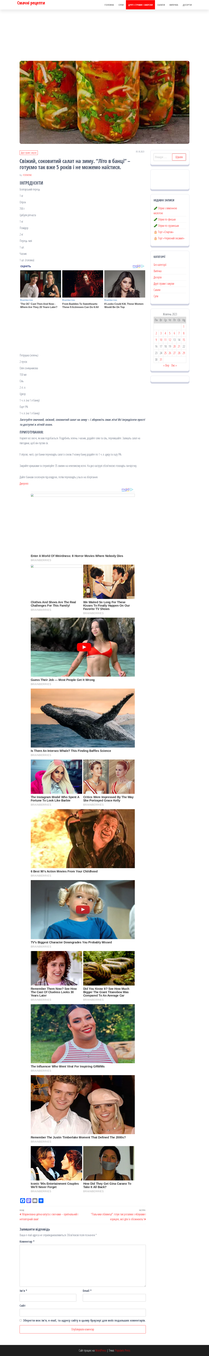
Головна (109, 4)
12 (170, 340)
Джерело (24, 483)
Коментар (27, 1241)
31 (161, 359)
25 (165, 353)
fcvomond (27, 175)
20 (174, 346)
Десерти (187, 4)
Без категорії (160, 265)
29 (184, 353)
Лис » (174, 365)
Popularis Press (122, 1350)
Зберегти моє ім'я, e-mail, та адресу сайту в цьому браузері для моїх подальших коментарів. (84, 1320)
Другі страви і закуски (140, 4)
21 (179, 346)
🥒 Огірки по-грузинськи (166, 226)
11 (165, 340)
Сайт (23, 1305)
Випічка (174, 4)
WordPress (100, 1350)
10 (161, 340)
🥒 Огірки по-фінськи (165, 219)
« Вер (166, 365)
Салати (161, 4)
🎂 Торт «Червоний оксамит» (169, 238)
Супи (121, 4)
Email (87, 1291)
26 (170, 353)
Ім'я (23, 1291)
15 (184, 340)
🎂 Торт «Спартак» (164, 232)
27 (174, 353)
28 (179, 353)
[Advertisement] (104, 32)
